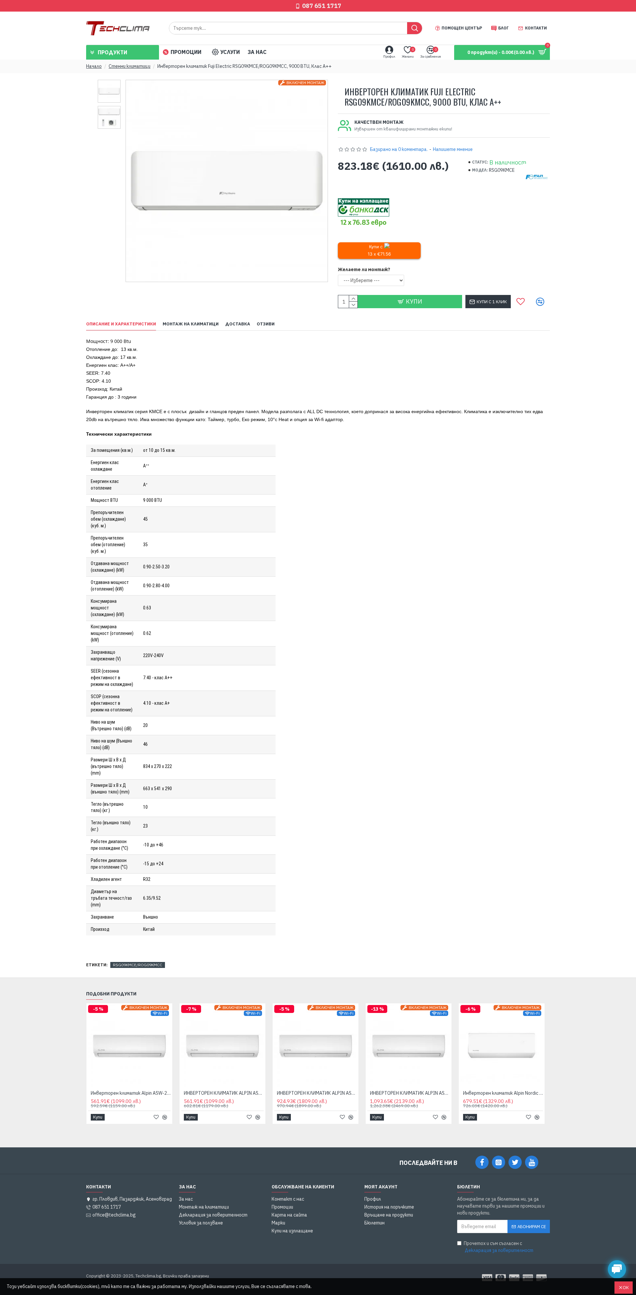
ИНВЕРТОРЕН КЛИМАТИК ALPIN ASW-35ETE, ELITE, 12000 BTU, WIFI (224, 1093)
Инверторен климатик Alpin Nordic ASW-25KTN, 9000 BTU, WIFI (503, 1093)
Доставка (237, 324)
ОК (626, 1287)
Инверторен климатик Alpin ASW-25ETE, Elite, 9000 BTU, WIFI (131, 1093)
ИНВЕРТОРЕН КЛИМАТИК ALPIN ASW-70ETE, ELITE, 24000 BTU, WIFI (410, 1093)
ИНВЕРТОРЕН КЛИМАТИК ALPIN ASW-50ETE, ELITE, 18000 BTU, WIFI (317, 1093)
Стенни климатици (129, 66)
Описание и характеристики (121, 324)
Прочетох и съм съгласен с (498, 1246)
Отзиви (266, 324)
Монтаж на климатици (191, 324)
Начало (94, 66)
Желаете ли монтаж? (364, 269)
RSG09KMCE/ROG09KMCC (137, 964)
